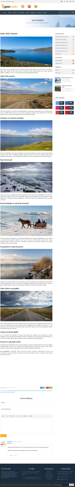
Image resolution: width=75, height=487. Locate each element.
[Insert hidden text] (31, 416)
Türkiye (9, 12)
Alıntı (15, 455)
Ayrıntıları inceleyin (57, 484)
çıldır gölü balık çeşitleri (12, 390)
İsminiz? (3, 402)
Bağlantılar (33, 12)
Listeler (27, 12)
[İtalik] (5, 416)
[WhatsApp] (51, 388)
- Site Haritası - (49, 478)
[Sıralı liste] (19, 416)
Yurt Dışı (15, 12)
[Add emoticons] (22, 416)
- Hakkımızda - (49, 473)
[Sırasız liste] (17, 416)
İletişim (44, 12)
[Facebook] (41, 388)
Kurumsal (39, 12)
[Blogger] (45, 388)
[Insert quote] (25, 416)
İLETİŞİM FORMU (31, 478)
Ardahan (38, 22)
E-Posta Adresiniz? (6, 409)
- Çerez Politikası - (49, 476)
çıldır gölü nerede (35, 390)
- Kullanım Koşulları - (49, 474)
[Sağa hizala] (14, 416)
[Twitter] (43, 388)
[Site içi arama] (73, 12)
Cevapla (11, 455)
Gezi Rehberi (21, 12)
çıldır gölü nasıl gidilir (10, 392)
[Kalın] (2, 416)
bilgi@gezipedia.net (63, 479)
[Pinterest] (47, 388)
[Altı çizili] (7, 416)
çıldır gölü (29, 390)
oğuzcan (9, 441)
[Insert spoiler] (29, 416)
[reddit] (49, 388)
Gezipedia (2, 387)
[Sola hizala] (10, 416)
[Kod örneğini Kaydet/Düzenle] (27, 416)
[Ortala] (12, 416)
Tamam (71, 484)
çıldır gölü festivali (22, 390)
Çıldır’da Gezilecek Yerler (67, 77)
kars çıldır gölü (43, 390)
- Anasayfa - (49, 471)
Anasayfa (4, 12)
